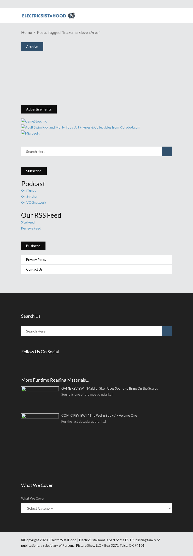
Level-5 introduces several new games (74, 76)
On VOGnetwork (33, 202)
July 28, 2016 (42, 85)
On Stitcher (29, 196)
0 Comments (59, 96)
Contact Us (34, 269)
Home (26, 32)
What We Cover (33, 498)
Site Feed (28, 222)
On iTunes (28, 190)
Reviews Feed (31, 228)
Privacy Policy (36, 260)
